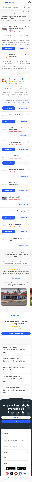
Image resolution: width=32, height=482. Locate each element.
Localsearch (3, 11)
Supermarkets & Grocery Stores (19, 11)
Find (9, 11)
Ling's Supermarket (16, 278)
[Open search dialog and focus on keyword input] (2, 7)
